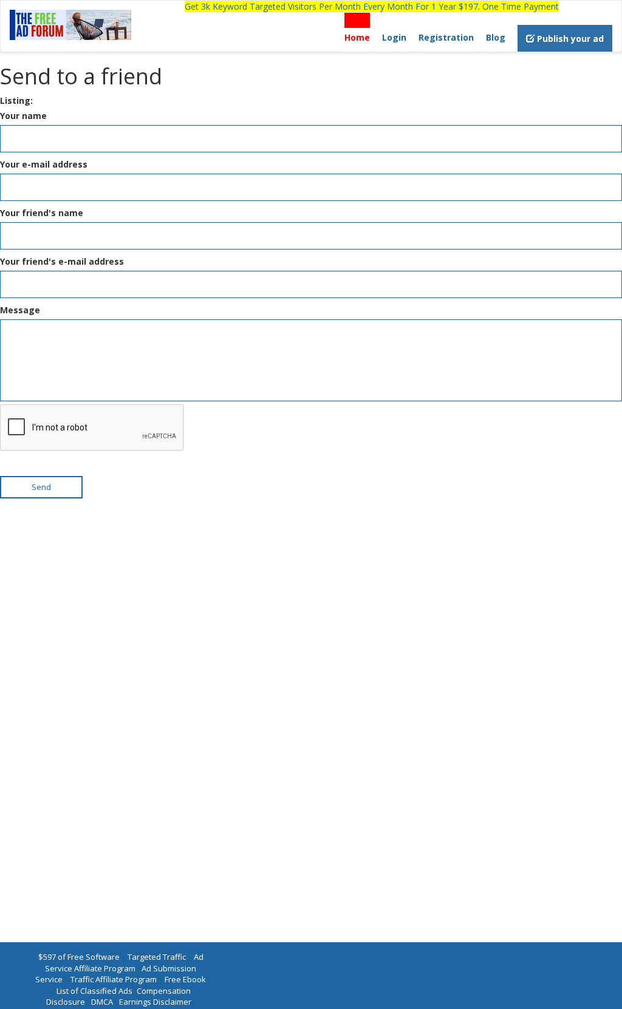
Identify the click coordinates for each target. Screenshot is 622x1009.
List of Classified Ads (94, 990)
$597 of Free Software (79, 956)
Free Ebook (185, 979)
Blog (495, 37)
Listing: (16, 100)
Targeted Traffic (157, 956)
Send (41, 486)
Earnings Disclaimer (155, 1001)
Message (20, 310)
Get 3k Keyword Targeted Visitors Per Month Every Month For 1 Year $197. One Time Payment (372, 6)
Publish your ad (569, 38)
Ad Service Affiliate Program (124, 962)
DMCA (102, 1001)
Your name (23, 115)
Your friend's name (41, 213)
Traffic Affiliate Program (113, 979)
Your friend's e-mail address (62, 261)
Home (357, 37)
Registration (446, 37)
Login (394, 37)
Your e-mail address (43, 164)
